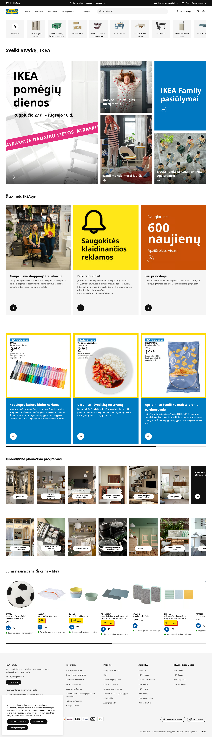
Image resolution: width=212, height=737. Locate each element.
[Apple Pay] (93, 719)
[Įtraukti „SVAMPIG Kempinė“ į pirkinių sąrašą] (141, 625)
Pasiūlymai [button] (52, 11)
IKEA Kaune (178, 675)
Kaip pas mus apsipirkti (112, 689)
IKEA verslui (143, 689)
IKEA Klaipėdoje (179, 679)
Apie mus (142, 670)
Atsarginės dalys (109, 703)
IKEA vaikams (144, 675)
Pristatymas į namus (74, 670)
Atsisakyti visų (39, 721)
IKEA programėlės (146, 698)
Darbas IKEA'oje (145, 703)
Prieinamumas (145, 732)
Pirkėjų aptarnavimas (111, 670)
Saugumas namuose (147, 679)
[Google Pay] (100, 719)
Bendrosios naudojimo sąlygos (115, 693)
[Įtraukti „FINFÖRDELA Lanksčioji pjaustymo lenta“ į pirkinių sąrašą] (109, 629)
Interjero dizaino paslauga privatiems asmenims (81, 694)
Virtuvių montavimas (74, 689)
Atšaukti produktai (110, 684)
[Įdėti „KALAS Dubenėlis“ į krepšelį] (71, 627)
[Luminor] (70, 719)
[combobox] (131, 11)
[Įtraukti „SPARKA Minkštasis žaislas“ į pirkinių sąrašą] (14, 627)
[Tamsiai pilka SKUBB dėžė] (51, 537)
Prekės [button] (28, 11)
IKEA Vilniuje (178, 670)
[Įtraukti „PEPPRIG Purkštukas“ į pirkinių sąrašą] (204, 625)
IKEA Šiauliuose (179, 684)
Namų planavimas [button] (69, 11)
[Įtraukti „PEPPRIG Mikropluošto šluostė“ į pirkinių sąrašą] (172, 629)
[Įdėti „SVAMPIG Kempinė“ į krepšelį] (135, 625)
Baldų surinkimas (73, 705)
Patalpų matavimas (74, 701)
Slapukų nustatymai (17, 728)
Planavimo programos (112, 679)
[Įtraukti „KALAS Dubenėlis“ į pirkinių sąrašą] (77, 627)
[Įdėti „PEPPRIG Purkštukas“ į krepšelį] (198, 625)
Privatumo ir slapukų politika (187, 732)
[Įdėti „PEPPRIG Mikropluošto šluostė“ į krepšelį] (166, 629)
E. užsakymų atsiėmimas (76, 675)
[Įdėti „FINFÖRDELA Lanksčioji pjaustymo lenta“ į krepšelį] (103, 629)
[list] (106, 29)
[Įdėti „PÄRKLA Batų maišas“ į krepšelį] (40, 627)
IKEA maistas (144, 684)
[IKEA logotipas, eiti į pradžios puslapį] (12, 11)
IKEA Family (143, 693)
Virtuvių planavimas (73, 684)
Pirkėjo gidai (108, 698)
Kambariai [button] (39, 11)
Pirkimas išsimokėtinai (75, 679)
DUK (105, 675)
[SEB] (78, 719)
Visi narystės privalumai (15, 676)
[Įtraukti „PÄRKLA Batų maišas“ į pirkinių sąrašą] (45, 627)
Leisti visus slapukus (18, 721)
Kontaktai (203, 732)
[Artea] (85, 719)
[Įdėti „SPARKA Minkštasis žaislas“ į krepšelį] (8, 627)
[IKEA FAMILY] (180, 95)
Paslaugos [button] (85, 11)
